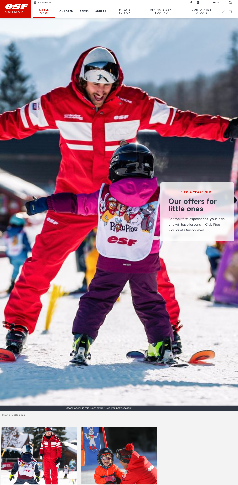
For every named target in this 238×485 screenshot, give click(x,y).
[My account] (223, 11)
